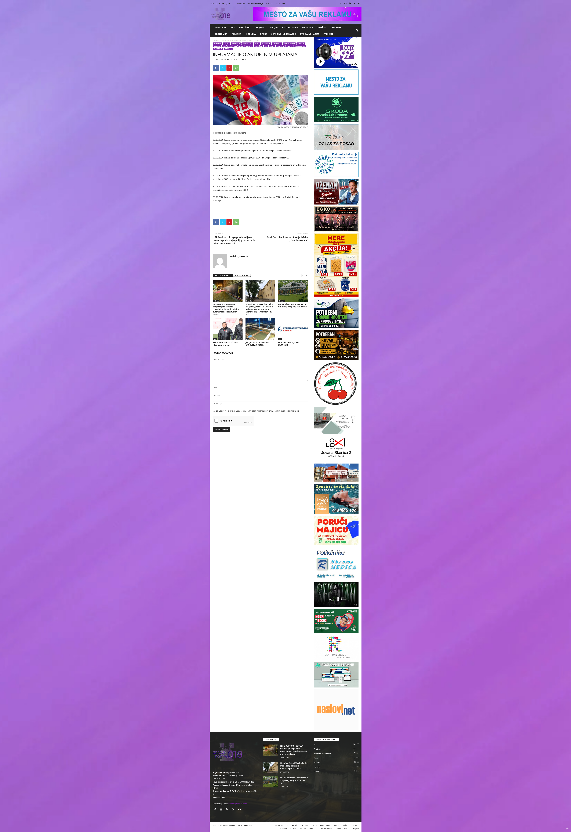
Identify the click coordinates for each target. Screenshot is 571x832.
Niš (233, 27)
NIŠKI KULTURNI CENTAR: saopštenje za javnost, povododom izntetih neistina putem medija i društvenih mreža (226, 309)
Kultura (337, 27)
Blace (257, 44)
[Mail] (345, 3)
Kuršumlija (238, 46)
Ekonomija (221, 34)
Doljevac (260, 27)
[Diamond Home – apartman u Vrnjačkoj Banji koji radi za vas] (293, 291)
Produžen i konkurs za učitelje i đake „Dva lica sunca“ (287, 239)
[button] (357, 30)
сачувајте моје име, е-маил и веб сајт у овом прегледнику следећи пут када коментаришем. (257, 411)
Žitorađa (228, 49)
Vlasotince (218, 49)
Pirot (272, 46)
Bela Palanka (290, 27)
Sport (263, 34)
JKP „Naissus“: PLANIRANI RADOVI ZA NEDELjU (257, 343)
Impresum (240, 4)
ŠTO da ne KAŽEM (309, 34)
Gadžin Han (227, 46)
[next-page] (306, 275)
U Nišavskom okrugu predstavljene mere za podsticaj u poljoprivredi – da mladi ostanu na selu (234, 240)
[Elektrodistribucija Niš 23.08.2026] (293, 329)
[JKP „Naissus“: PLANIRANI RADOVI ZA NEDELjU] (260, 329)
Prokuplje (280, 46)
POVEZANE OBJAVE (222, 275)
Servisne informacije (283, 34)
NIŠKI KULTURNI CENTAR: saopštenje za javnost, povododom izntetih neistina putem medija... (293, 750)
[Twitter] (354, 3)
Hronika (251, 34)
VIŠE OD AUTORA (241, 275)
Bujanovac (266, 44)
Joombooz (248, 825)
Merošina (244, 27)
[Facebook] (341, 3)
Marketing (281, 4)
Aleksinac (225, 41)
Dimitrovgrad (289, 44)
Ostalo (306, 27)
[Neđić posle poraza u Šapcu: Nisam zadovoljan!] (228, 329)
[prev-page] (302, 275)
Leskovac (249, 46)
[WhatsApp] (236, 68)
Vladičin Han (300, 46)
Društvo (322, 27)
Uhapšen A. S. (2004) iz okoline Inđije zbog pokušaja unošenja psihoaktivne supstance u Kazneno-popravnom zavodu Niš (259, 309)
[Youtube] (359, 3)
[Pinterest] (229, 68)
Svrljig (274, 27)
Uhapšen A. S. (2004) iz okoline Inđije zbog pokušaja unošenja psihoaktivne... (294, 766)
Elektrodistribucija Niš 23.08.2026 (288, 343)
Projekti (328, 34)
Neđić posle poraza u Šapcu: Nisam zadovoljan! (226, 343)
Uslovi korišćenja (255, 4)
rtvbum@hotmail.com (237, 804)
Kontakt (269, 4)
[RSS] (350, 3)
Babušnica (236, 44)
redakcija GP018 (222, 59)
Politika (236, 34)
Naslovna (221, 27)
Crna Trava (277, 44)
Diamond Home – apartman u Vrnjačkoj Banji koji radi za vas (292, 305)
